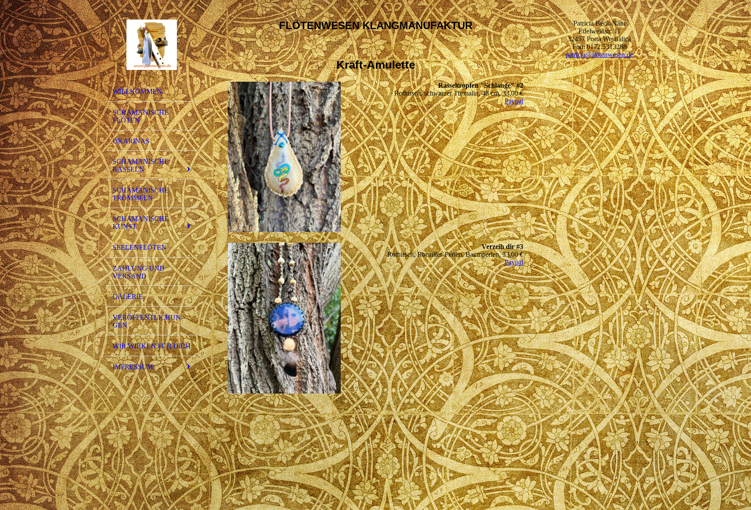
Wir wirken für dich (152, 346)
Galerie (128, 296)
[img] (152, 45)
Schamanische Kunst (141, 222)
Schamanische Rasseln (141, 165)
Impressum (133, 367)
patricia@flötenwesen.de (599, 54)
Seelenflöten (139, 247)
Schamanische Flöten (141, 116)
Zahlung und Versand (139, 272)
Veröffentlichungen (148, 321)
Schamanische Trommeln (141, 194)
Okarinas (131, 141)
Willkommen (137, 91)
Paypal (514, 101)
